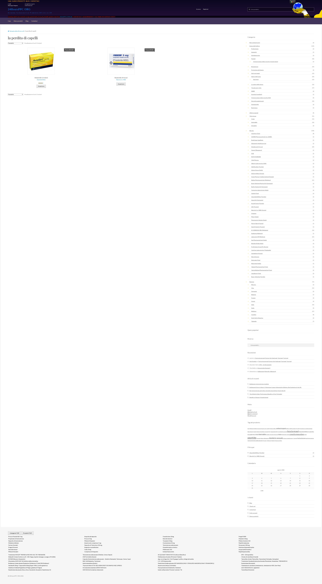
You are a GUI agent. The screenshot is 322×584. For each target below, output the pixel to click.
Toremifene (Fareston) (247, 570)
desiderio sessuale (276, 438)
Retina (262, 438)
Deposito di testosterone (15, 541)
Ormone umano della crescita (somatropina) (265, 61)
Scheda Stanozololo (168, 551)
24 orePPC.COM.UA (66, 16)
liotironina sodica (285, 434)
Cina (252, 288)
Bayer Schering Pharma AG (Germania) (262, 183)
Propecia (258, 438)
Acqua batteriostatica (245, 549)
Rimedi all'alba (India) (257, 243)
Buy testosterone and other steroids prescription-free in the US (267, 390)
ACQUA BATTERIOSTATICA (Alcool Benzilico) (172, 554)
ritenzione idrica (278, 440)
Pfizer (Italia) (255, 217)
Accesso (198, 9)
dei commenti (253, 414)
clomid (254, 431)
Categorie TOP (14, 533)
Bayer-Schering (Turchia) (258, 277)
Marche (251, 130)
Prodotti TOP (27, 533)
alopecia (259, 428)
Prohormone (254, 49)
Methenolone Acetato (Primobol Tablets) (170, 557)
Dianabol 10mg (243, 538)
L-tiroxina (272, 434)
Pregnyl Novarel (13, 547)
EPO (277, 431)
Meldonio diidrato (13, 543)
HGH (257, 434)
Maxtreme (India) (256, 263)
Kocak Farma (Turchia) (257, 203)
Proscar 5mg (88, 538)
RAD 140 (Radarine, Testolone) (91, 561)
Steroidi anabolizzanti (257, 101)
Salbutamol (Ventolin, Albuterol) (267, 371)
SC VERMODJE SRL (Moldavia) (259, 230)
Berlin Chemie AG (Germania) (259, 187)
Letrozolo (276, 434)
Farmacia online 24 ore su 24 (17, 31)
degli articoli (252, 412)
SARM (253, 91)
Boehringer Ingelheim (257, 140)
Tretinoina (269, 440)
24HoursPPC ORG (19, 9)
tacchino (253, 314)
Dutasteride (273, 431)
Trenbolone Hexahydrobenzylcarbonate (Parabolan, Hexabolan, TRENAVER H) (264, 561)
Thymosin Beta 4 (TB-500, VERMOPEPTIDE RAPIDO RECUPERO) (102, 565)
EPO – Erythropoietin (265, 364)
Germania (254, 291)
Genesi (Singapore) (256, 150)
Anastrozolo (263, 428)
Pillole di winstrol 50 (244, 541)
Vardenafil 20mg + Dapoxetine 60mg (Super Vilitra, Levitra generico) (28, 565)
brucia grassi (293, 431)
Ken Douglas (253, 361)
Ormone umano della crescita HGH (261, 98)
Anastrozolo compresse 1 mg (92, 543)
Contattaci (34, 1)
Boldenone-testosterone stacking (259, 384)
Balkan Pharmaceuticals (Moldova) (261, 180)
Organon (253, 213)
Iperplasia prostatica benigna (306, 428)
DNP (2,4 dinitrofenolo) (89, 557)
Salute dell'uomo (256, 76)
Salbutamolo (266, 438)
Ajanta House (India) (257, 170)
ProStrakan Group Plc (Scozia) (259, 247)
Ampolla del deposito (90, 536)
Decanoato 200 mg (244, 545)
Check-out (252, 506)
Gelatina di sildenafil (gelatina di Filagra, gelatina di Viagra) (25, 567)
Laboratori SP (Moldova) (258, 237)
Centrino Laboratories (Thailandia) (261, 250)
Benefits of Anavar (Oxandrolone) (258, 397)
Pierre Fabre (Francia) (257, 223)
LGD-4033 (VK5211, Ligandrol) (250, 567)
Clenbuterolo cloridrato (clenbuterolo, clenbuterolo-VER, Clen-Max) (261, 565)
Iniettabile (254, 122)
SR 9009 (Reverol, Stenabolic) (16, 559)
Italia (252, 308)
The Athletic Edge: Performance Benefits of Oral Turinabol (265, 394)
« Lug (261, 490)
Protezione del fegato (257, 70)
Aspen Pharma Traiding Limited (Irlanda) (262, 177)
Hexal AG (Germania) (257, 200)
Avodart (298, 428)
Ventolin (273, 440)
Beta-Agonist (250, 431)
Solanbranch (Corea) (257, 147)
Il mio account (253, 513)
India (252, 304)
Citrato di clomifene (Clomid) (249, 557)
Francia (253, 298)
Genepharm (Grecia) (257, 253)
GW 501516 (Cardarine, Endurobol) (93, 570)
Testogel (295, 438)
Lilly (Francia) (255, 207)
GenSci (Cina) (255, 193)
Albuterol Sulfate (253, 428)
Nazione (251, 282)
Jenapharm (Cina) (256, 273)
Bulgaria (253, 294)
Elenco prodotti (18, 1)
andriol (268, 428)
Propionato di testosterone (16, 538)
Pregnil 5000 (242, 536)
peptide (252, 437)
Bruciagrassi (254, 66)
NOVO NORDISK (256, 157)
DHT (269, 431)
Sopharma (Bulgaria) (257, 233)
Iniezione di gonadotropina (246, 547)
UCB (252, 153)
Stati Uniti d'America (257, 318)
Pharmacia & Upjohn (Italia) (259, 220)
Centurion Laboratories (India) (259, 190)
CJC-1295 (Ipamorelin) (164, 561)
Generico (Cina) (255, 133)
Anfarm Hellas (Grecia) (257, 173)
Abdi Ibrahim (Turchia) (257, 167)
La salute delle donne (257, 84)
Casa (9, 1)
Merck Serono (255, 257)
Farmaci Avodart (13, 545)
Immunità (254, 52)
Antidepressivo (255, 55)
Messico (253, 284)
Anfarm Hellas (273, 428)
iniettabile (262, 434)
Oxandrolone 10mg (168, 536)
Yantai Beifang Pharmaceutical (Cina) (261, 270)
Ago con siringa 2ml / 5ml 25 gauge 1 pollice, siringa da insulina (176, 559)
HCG (254, 434)
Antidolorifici (255, 104)
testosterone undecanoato (255, 440)
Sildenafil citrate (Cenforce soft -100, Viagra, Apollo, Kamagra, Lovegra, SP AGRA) (31, 557)
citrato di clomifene (261, 431)
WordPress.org (252, 415)
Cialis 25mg (87, 549)
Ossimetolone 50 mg (169, 543)
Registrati (205, 9)
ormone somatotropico (288, 438)
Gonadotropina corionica (170, 547)
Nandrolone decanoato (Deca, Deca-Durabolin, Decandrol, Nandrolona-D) (29, 570)
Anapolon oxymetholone (91, 547)
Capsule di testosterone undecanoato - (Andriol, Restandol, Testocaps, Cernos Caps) (107, 559)
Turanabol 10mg (167, 541)
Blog (28, 1)
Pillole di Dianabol (89, 541)
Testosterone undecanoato (170, 545)
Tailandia (253, 321)
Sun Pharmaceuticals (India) (259, 240)
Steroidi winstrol (167, 538)
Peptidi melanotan (244, 543)
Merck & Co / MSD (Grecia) (258, 210)
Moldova (253, 311)
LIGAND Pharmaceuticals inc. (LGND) (261, 137)
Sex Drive (256, 79)
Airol (249, 428)
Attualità (254, 125)
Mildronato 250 (167, 549)
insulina (268, 434)
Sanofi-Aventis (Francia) (258, 227)
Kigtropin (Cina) (255, 260)
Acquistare (41, 86)
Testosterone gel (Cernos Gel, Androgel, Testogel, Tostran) (271, 358)
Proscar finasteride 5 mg (15, 536)
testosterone (301, 438)
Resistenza (254, 108)
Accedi (249, 410)
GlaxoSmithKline (303, 431)
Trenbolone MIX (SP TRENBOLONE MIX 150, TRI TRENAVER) (26, 554)
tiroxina (264, 440)
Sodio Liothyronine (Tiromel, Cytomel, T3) (170, 570)
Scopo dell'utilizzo (254, 46)
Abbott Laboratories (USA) (258, 163)
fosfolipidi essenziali (282, 431)
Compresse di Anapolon (91, 551)
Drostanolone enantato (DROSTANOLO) (94, 567)
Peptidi (253, 59)
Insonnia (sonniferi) (256, 94)
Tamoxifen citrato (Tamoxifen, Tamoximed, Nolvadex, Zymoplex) (260, 559)
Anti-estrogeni (255, 73)
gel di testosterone (310, 438)
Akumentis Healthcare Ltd (258, 143)
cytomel (266, 431)
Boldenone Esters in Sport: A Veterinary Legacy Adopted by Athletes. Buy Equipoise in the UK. (275, 387)
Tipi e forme (252, 116)
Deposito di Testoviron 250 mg (93, 545)
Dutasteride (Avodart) (264, 368)
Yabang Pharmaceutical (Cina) (259, 267)
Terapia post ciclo (256, 88)
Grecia (253, 301)
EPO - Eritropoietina (247, 554)
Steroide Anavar (13, 549)
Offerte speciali (253, 113)
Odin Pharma (255, 160)
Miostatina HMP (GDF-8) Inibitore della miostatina (23, 561)
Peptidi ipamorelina (244, 551)
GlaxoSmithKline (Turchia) (258, 197)
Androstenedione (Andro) (90, 563)
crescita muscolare (297, 434)
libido (280, 434)
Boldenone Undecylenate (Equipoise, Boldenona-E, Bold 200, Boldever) (28, 563)
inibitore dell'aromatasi (291, 428)
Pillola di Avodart (13, 551)
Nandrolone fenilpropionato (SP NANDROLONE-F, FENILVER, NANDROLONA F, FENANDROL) (186, 563)
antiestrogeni (281, 428)
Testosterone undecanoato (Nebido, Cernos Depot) (97, 554)
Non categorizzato (254, 42)
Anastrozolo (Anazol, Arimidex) (167, 565)
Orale (252, 119)
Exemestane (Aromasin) (248, 563)
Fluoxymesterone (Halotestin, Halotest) (169, 567)
